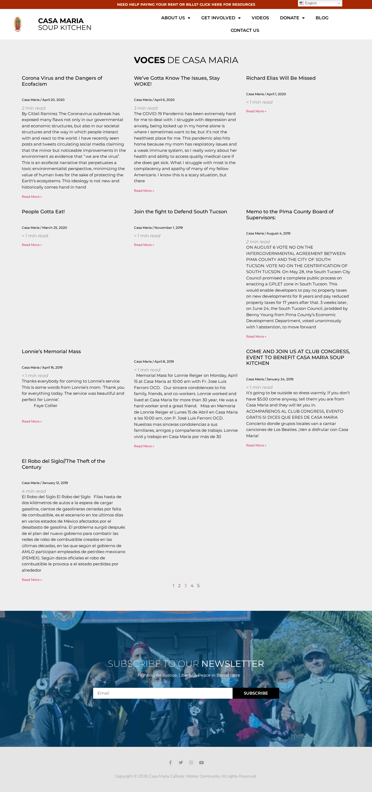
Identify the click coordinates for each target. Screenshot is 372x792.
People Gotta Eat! (43, 212)
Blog (322, 17)
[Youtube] (201, 762)
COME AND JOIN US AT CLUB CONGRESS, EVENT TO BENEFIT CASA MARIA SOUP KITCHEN (298, 357)
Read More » (32, 197)
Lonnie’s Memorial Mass (51, 352)
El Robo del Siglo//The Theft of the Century (63, 464)
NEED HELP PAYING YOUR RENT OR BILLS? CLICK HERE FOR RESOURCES (186, 4)
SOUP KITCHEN (65, 24)
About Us (173, 17)
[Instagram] (191, 762)
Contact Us (245, 30)
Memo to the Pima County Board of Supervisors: (289, 215)
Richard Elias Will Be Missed (281, 78)
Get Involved (218, 17)
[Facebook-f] (170, 762)
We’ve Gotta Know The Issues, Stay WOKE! (177, 81)
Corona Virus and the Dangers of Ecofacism (62, 81)
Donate (289, 17)
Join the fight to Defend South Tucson (180, 212)
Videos (260, 17)
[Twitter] (181, 762)
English (310, 3)
